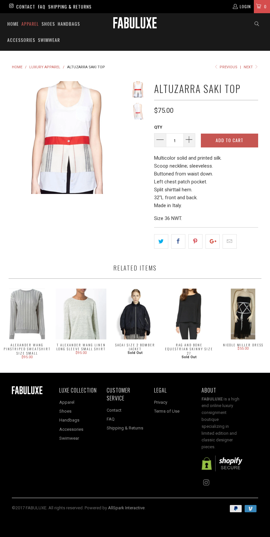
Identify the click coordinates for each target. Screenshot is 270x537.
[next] (118, 137)
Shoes (48, 23)
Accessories (21, 39)
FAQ (41, 6)
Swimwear (49, 39)
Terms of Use (166, 411)
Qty (158, 127)
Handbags (69, 23)
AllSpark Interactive (126, 507)
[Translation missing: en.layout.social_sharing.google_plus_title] (212, 241)
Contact (25, 6)
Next (249, 67)
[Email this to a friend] (230, 241)
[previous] (18, 137)
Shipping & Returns (70, 6)
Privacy (160, 402)
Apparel (30, 23)
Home (13, 23)
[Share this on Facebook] (178, 241)
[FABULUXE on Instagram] (11, 6)
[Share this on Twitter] (161, 241)
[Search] (257, 24)
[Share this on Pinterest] (195, 241)
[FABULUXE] (134, 22)
